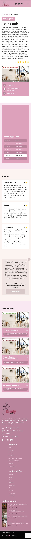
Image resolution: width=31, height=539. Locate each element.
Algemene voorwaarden (15, 458)
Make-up (12, 485)
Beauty (11, 474)
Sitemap (11, 463)
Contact (11, 453)
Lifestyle (11, 482)
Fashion (11, 477)
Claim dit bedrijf (15, 291)
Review (11, 488)
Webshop (12, 493)
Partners (11, 455)
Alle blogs (12, 496)
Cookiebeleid (12, 466)
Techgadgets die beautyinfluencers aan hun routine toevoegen (16, 511)
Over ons (11, 450)
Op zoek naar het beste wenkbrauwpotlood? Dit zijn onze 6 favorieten (18, 523)
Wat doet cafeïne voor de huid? (17, 516)
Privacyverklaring (14, 460)
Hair (10, 480)
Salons (10, 447)
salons (7, 14)
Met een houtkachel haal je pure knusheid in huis (18, 505)
